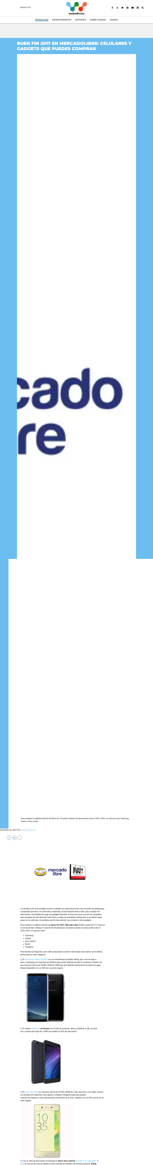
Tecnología (41, 20)
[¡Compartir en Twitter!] (14, 838)
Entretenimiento (61, 20)
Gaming (114, 20)
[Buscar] (142, 7)
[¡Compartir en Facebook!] (9, 838)
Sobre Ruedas (98, 20)
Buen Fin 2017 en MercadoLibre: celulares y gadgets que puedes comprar (74, 46)
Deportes (80, 20)
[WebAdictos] (76, 8)
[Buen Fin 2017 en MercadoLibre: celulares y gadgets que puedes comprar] (76, 433)
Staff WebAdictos (28, 830)
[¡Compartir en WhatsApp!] (20, 838)
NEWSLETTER (25, 7)
